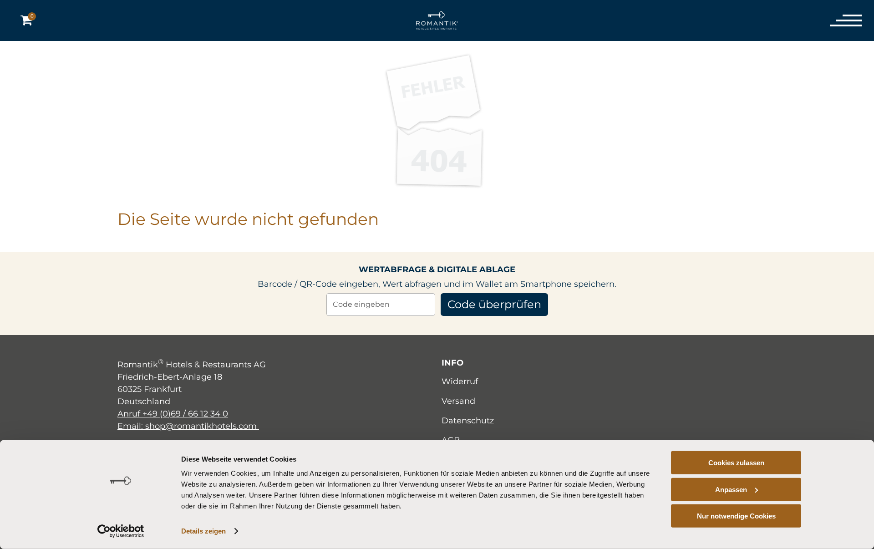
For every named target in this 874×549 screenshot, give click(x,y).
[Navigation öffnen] (840, 20)
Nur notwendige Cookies (736, 516)
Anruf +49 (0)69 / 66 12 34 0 (172, 414)
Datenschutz (468, 421)
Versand (458, 401)
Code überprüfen (494, 304)
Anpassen (731, 489)
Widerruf (460, 381)
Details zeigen (203, 531)
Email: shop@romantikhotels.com (188, 426)
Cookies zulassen (736, 463)
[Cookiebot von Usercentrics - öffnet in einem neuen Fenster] (121, 531)
